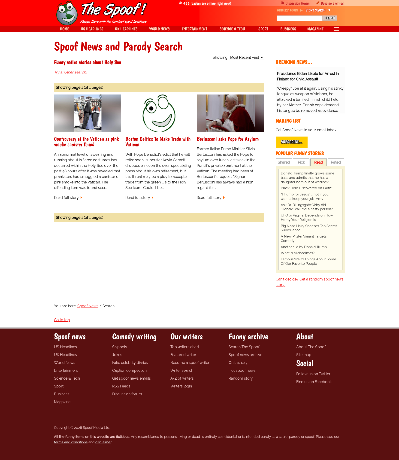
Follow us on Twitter (313, 374)
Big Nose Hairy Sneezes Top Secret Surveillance (309, 228)
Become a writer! (333, 3)
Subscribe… (291, 141)
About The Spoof (311, 347)
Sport (58, 386)
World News (64, 362)
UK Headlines (65, 355)
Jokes (117, 355)
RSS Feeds (121, 386)
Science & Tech (67, 378)
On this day (238, 362)
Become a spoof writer (189, 362)
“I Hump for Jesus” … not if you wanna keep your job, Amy (305, 196)
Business (61, 394)
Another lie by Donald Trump (304, 247)
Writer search (181, 370)
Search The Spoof (244, 347)
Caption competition (129, 370)
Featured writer (183, 355)
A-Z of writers (182, 378)
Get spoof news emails (131, 378)
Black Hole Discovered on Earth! (306, 188)
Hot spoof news (242, 370)
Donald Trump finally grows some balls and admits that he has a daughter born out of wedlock (307, 177)
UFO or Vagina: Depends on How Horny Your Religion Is (307, 217)
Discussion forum (297, 3)
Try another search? (71, 72)
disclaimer (103, 442)
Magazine (62, 402)
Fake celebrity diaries (130, 362)
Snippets (119, 347)
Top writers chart (184, 347)
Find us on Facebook (314, 382)
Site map (303, 355)
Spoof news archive (245, 355)
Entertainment (66, 370)
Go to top (62, 320)
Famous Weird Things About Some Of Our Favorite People (308, 261)
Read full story (66, 197)
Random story (241, 378)
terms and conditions (71, 442)
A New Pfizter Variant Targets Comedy (303, 238)
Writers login (181, 386)
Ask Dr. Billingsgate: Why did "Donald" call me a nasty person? (307, 207)
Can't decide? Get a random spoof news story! (310, 282)
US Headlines (65, 347)
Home (64, 28)
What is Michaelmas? (297, 253)
